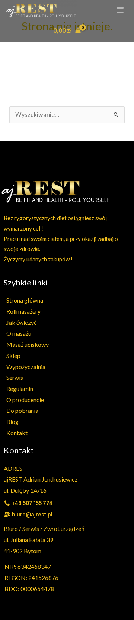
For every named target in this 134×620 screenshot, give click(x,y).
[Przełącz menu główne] (120, 9)
